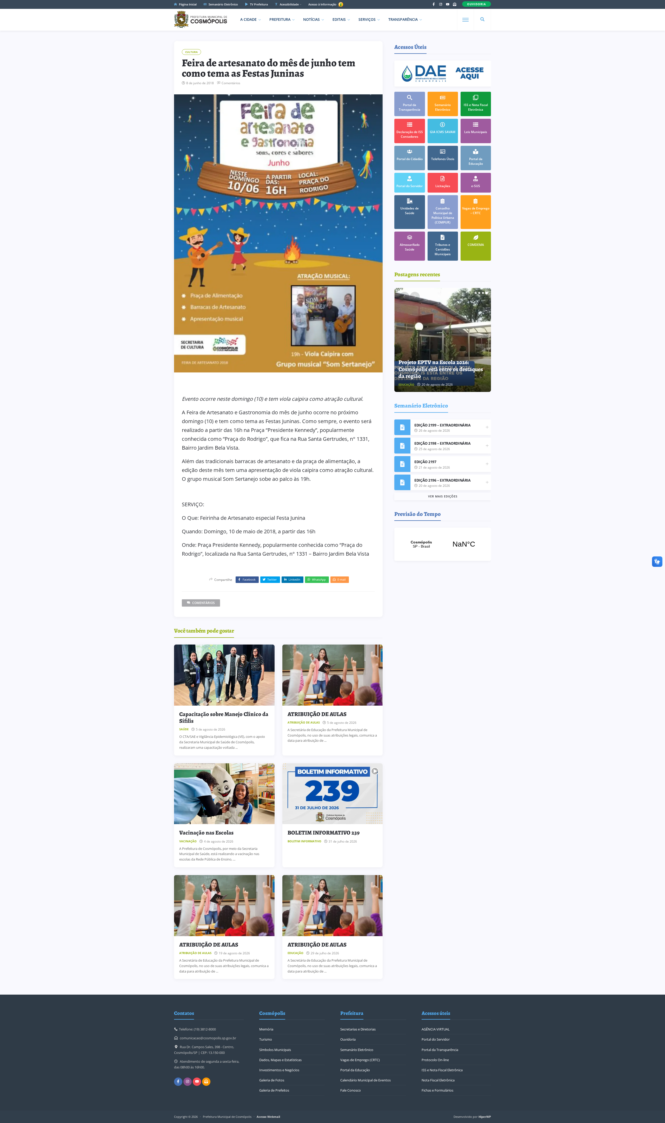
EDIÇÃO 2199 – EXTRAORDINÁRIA (442, 425)
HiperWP (484, 1117)
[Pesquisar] (482, 19)
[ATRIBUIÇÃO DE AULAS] (332, 675)
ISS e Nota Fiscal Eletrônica (442, 1070)
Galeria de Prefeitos (274, 1090)
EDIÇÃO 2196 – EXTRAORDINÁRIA (442, 480)
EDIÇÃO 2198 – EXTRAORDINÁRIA (442, 443)
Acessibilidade (289, 4)
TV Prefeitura (258, 4)
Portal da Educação (355, 1070)
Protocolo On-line (435, 1060)
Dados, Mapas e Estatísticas (280, 1060)
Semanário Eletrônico (223, 4)
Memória (266, 1029)
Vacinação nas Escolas (206, 833)
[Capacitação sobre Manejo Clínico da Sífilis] (224, 675)
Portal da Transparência (440, 1049)
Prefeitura (279, 19)
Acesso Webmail (268, 1117)
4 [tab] (487, 293)
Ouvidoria (348, 1039)
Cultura (191, 52)
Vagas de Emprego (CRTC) (360, 1060)
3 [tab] (483, 293)
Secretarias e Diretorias (358, 1029)
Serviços (367, 19)
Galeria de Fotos (271, 1080)
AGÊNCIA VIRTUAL (436, 1029)
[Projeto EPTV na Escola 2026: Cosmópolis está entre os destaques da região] (443, 340)
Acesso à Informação (322, 4)
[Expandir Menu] (465, 19)
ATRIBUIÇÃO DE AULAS (317, 714)
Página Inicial (187, 4)
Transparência (403, 19)
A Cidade (248, 19)
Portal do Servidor (436, 1039)
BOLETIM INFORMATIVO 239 (324, 833)
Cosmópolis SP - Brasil (442, 544)
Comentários (231, 83)
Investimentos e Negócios (279, 1070)
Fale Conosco (350, 1090)
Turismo (265, 1039)
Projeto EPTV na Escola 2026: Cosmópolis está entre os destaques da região (440, 369)
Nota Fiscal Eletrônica (438, 1080)
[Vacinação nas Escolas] (224, 793)
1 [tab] (476, 293)
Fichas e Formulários (437, 1090)
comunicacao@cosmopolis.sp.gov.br (208, 1038)
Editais (339, 19)
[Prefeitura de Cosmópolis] (200, 19)
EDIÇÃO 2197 (425, 461)
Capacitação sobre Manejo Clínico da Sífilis (223, 717)
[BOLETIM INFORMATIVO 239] (332, 793)
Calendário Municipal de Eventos (365, 1080)
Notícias (311, 19)
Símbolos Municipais (275, 1049)
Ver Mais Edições (442, 496)
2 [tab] (479, 293)
